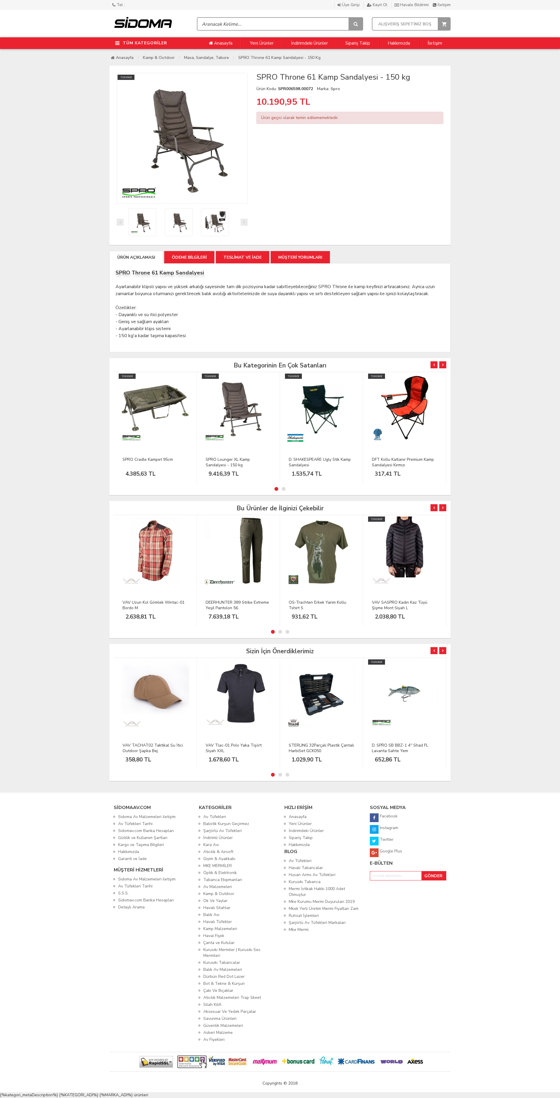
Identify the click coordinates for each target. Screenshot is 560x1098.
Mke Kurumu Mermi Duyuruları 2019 (322, 901)
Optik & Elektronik (220, 872)
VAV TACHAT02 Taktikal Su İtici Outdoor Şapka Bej (153, 748)
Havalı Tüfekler (217, 921)
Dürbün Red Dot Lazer (224, 976)
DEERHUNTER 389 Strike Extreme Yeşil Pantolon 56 (237, 605)
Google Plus (390, 851)
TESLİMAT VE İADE (242, 257)
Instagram (388, 828)
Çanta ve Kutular (219, 942)
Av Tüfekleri (214, 816)
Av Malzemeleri (217, 886)
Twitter (386, 839)
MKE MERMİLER (217, 865)
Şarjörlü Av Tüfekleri (222, 830)
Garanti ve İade (132, 858)
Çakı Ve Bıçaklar (218, 990)
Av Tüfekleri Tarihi (135, 823)
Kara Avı (211, 844)
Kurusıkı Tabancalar (221, 962)
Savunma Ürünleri (220, 1018)
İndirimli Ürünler (218, 837)
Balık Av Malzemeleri (222, 969)
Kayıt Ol (380, 5)
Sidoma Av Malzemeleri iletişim (147, 816)
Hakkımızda (399, 43)
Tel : (120, 5)
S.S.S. (123, 893)
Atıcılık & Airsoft (218, 851)
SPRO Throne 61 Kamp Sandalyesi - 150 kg (279, 57)
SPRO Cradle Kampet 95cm (148, 459)
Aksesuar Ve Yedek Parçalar (229, 1011)
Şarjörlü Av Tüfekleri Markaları (317, 922)
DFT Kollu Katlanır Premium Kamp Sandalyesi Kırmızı (403, 462)
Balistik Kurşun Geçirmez (226, 823)
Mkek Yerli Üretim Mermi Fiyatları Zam (323, 908)
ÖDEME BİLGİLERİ (189, 257)
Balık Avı (211, 914)
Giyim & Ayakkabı (219, 858)
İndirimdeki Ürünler (309, 43)
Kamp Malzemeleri (220, 928)
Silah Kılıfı (212, 1004)
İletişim (443, 5)
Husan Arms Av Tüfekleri (312, 875)
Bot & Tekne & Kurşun (224, 983)
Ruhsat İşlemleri (304, 915)
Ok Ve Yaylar (215, 900)
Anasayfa (222, 43)
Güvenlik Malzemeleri (223, 1025)
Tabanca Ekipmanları (222, 879)
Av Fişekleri (214, 1039)
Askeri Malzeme (218, 1032)
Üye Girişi (351, 5)
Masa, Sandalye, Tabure (206, 57)
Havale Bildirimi (414, 5)
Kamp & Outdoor (159, 57)
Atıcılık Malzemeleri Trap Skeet (232, 997)
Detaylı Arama (131, 907)
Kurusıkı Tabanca (305, 882)
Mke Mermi (299, 929)
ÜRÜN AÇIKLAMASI (136, 257)
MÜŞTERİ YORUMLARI (300, 257)
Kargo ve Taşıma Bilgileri (141, 844)
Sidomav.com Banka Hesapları (146, 830)
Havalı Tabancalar (306, 868)
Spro (335, 89)
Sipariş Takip (357, 43)
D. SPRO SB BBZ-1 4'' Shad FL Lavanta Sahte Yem (400, 748)
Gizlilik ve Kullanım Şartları (142, 837)
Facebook (388, 816)
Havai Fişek (213, 935)
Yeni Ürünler (262, 43)
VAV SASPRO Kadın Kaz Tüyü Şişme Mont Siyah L (399, 605)
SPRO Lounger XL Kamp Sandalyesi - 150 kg (228, 462)
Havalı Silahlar (216, 907)
